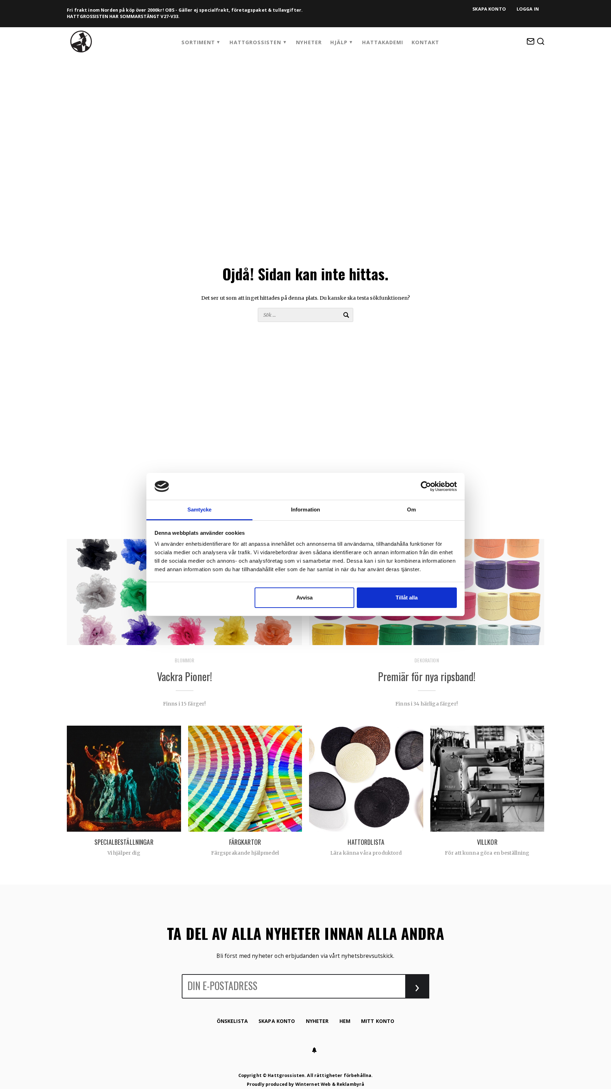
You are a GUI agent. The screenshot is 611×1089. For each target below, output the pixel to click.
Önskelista (232, 1021)
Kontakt (425, 42)
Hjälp (339, 42)
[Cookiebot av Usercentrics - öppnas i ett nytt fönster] (426, 486)
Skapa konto (489, 9)
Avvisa (304, 598)
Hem (344, 1021)
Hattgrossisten (255, 42)
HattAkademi (382, 42)
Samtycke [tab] (199, 510)
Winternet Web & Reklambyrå (330, 1084)
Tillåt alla (407, 598)
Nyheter (309, 42)
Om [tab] (411, 510)
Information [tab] (305, 510)
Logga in (528, 9)
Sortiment (198, 42)
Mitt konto (377, 1021)
